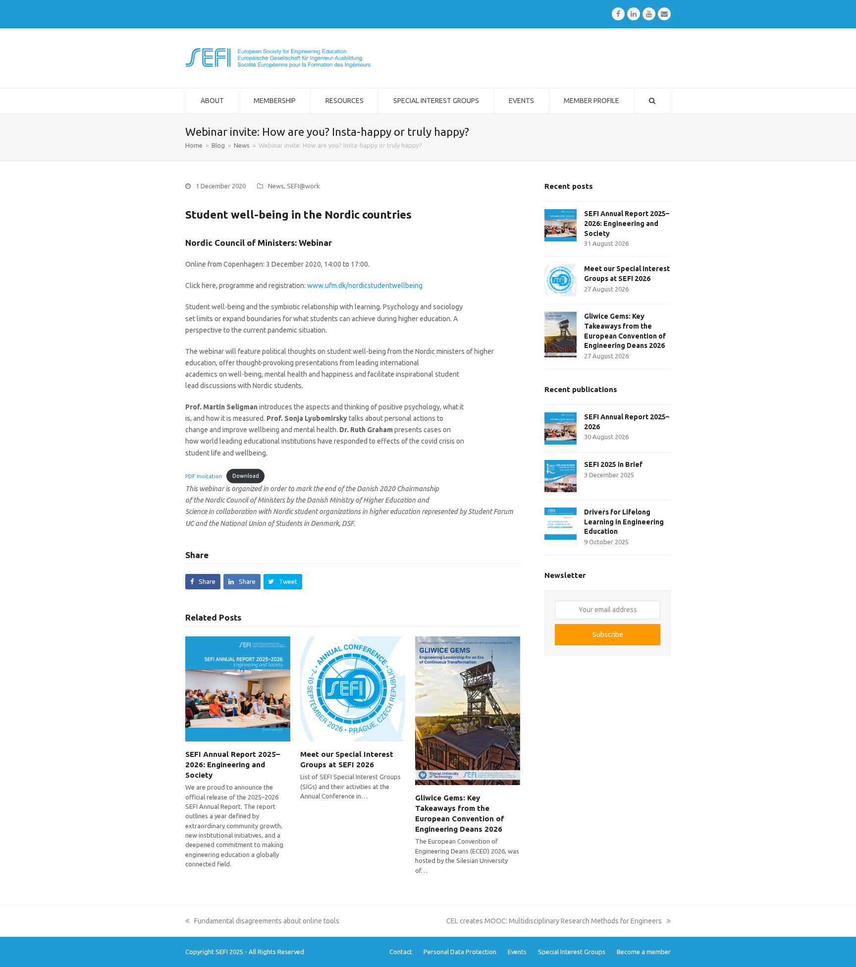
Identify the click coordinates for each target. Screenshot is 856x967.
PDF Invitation (203, 476)
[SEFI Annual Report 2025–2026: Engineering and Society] (237, 688)
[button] (202, 581)
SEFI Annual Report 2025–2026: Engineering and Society (232, 764)
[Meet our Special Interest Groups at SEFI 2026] (352, 688)
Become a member (644, 951)
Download (245, 476)
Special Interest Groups (571, 951)
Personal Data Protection (460, 951)
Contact (400, 951)
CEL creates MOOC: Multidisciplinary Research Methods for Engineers (554, 921)
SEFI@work (303, 185)
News (276, 185)
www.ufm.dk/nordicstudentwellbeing (365, 285)
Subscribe (607, 634)
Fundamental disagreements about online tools (266, 921)
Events (517, 951)
